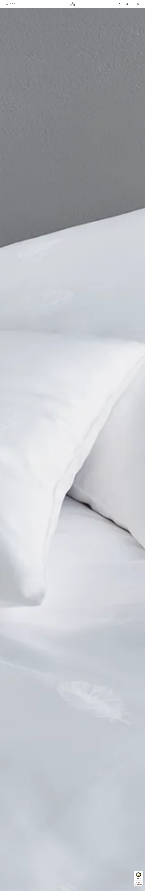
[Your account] (138, 3)
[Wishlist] (120, 3)
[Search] (127, 3)
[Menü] (142, 872)
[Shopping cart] (132, 2)
